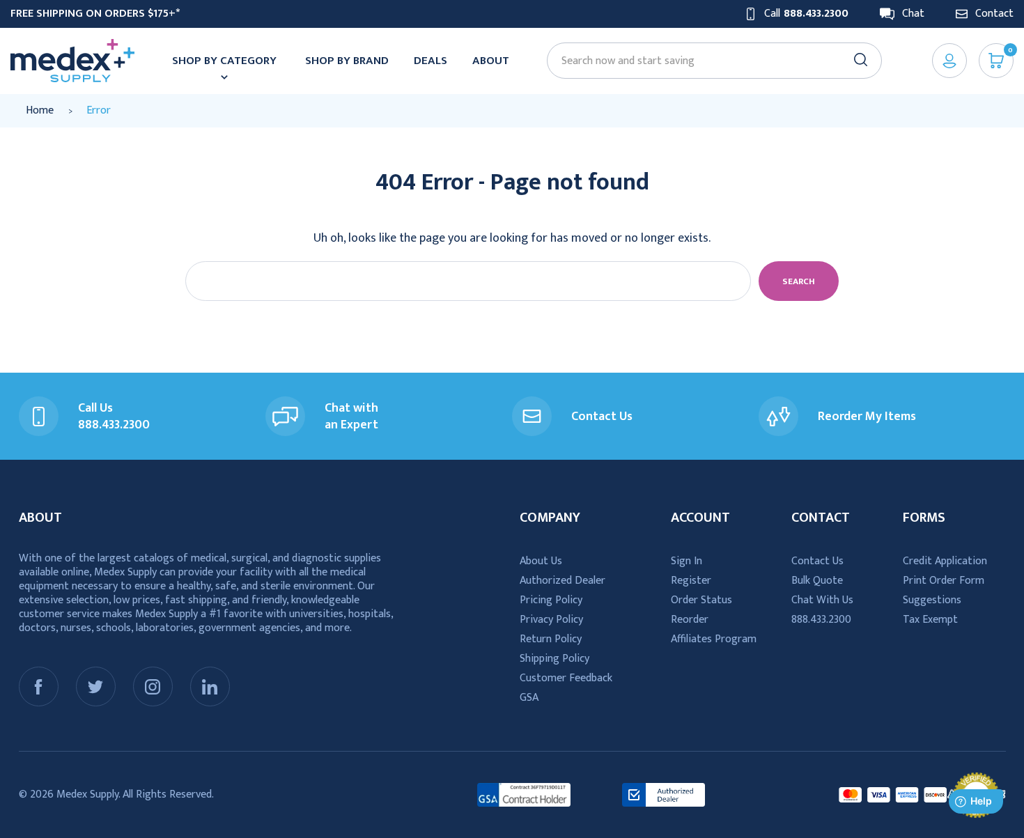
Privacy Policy (551, 619)
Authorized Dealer (562, 580)
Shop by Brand (347, 60)
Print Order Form (943, 580)
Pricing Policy (551, 600)
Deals (430, 60)
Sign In (686, 561)
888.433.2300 (821, 619)
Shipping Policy (554, 658)
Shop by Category (224, 60)
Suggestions (932, 600)
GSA (529, 697)
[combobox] (707, 61)
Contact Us (817, 561)
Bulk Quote (817, 580)
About (490, 60)
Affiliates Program (714, 639)
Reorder (689, 619)
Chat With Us (822, 600)
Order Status (701, 600)
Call (806, 14)
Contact (994, 14)
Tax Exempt (930, 619)
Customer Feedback (566, 678)
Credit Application (945, 561)
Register (691, 580)
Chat (913, 14)
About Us (541, 561)
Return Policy (551, 639)
